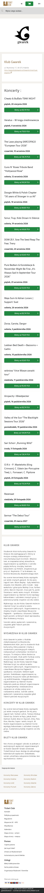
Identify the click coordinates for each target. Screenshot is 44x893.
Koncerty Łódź (9, 783)
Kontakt (7, 812)
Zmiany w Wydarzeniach (13, 852)
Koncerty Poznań (10, 787)
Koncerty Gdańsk (30, 783)
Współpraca (8, 826)
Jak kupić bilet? (9, 848)
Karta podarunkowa (11, 867)
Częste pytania (9, 845)
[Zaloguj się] (21, 3)
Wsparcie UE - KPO (11, 822)
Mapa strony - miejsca (12, 836)
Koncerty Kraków (10, 779)
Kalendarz (7, 829)
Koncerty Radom (30, 779)
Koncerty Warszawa (11, 775)
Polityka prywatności (11, 815)
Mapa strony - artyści (11, 833)
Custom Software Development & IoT (26, 891)
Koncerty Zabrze (30, 787)
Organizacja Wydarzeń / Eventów (16, 871)
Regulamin (8, 819)
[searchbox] (22, 10)
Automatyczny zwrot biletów (14, 855)
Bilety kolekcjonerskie (12, 863)
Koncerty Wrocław (30, 775)
